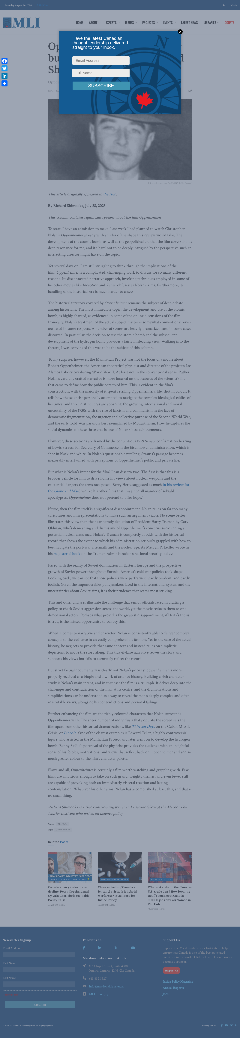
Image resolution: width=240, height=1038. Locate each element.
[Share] (4, 83)
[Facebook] (4, 61)
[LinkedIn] (4, 76)
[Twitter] (4, 68)
